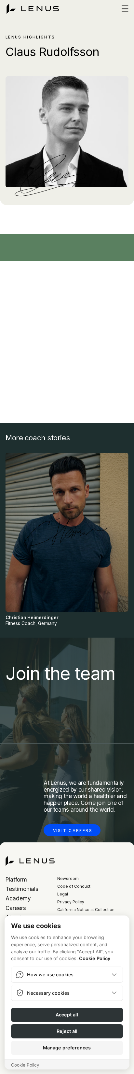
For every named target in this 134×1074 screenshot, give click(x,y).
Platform (16, 879)
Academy (18, 898)
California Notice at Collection (85, 910)
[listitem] (67, 540)
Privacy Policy (70, 902)
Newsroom (68, 879)
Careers (16, 908)
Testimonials (22, 889)
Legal (62, 894)
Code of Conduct (73, 886)
